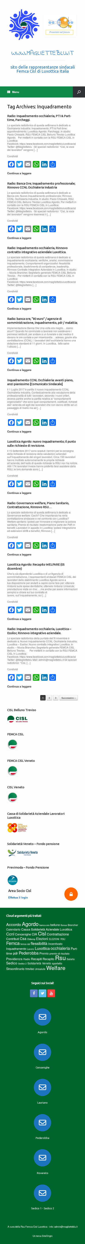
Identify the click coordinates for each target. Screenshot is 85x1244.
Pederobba (29, 953)
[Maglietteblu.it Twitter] (42, 993)
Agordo (30, 923)
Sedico (11, 962)
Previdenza (14, 958)
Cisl (42, 933)
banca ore (44, 925)
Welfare (55, 968)
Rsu (60, 957)
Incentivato (55, 944)
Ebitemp (31, 939)
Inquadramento (16, 948)
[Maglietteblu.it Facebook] (34, 993)
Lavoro (30, 948)
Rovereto (42, 1173)
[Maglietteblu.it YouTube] (51, 993)
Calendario (13, 929)
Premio (44, 953)
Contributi (12, 938)
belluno (55, 925)
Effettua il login (18, 897)
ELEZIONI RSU (57, 939)
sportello (57, 963)
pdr (15, 953)
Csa (23, 938)
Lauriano (42, 1102)
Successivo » (68, 697)
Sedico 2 (22, 963)
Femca (13, 943)
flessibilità (39, 943)
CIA (34, 934)
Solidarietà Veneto (39, 963)
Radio (26, 959)
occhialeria (60, 948)
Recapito (48, 959)
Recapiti (36, 959)
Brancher (73, 925)
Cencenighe (23, 934)
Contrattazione (58, 934)
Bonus (64, 925)
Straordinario (15, 968)
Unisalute (40, 969)
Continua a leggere (19, 173)
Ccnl (10, 933)
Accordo (13, 924)
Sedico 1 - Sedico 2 (42, 1208)
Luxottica (42, 948)
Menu (15, 92)
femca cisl (25, 944)
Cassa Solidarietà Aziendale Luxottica (46, 929)
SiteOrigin (47, 1235)
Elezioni (42, 938)
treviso (29, 968)
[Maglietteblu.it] (42, 24)
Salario (71, 959)
